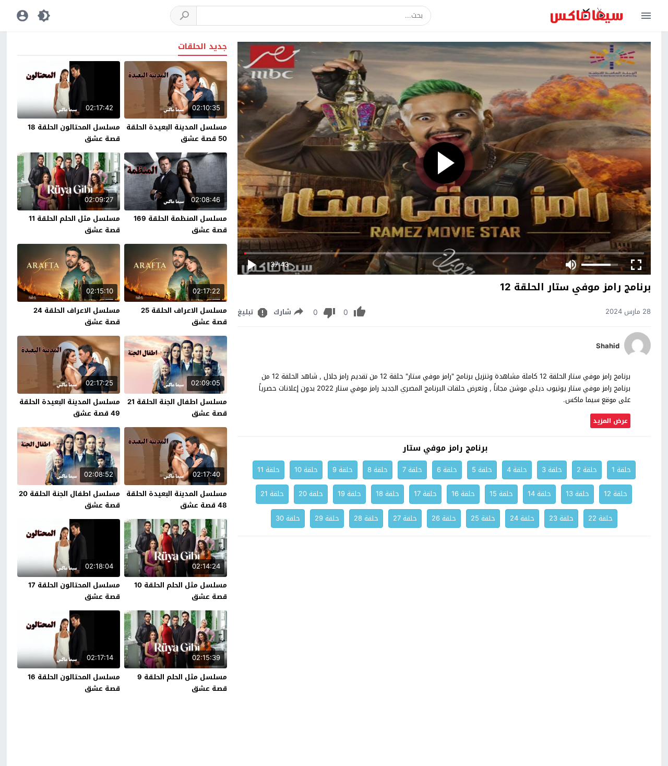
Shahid (607, 346)
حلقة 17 (425, 493)
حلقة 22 (600, 518)
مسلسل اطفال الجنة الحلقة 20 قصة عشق (69, 499)
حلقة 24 (522, 518)
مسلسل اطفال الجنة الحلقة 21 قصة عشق (177, 407)
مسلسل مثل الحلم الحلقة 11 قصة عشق (74, 224)
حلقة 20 (311, 493)
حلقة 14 (539, 493)
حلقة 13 (577, 493)
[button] (184, 15)
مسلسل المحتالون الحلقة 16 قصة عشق (74, 682)
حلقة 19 (349, 493)
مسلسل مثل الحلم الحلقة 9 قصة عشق (182, 682)
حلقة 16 (463, 493)
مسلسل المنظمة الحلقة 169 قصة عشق (180, 224)
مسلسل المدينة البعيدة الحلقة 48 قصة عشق (176, 499)
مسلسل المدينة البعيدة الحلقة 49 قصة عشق (69, 407)
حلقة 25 (483, 518)
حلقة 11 (268, 469)
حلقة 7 (412, 469)
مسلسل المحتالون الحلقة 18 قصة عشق (74, 133)
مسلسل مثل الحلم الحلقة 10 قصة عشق (180, 591)
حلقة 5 (482, 469)
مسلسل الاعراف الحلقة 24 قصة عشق (76, 316)
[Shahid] (637, 355)
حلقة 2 (587, 469)
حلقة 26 (444, 518)
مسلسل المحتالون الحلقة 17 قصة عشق (74, 591)
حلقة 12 (615, 493)
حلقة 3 (552, 469)
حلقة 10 (306, 469)
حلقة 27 (405, 518)
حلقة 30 (288, 518)
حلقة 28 (366, 518)
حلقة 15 (501, 493)
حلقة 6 (447, 469)
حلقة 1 (621, 469)
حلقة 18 (387, 493)
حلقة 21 (272, 493)
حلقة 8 (377, 469)
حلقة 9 (342, 469)
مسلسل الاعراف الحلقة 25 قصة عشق (184, 316)
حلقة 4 (517, 469)
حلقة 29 (327, 518)
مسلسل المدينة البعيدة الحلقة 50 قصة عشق (176, 133)
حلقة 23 (561, 518)
